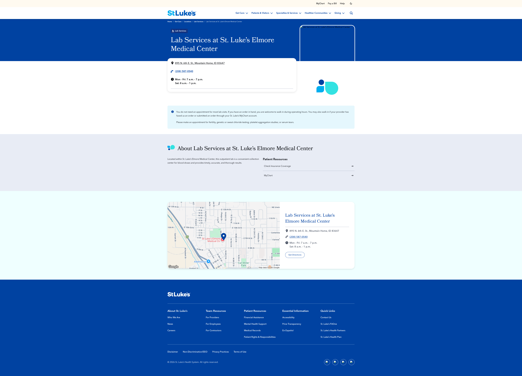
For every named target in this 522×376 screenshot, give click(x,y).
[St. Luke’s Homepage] (179, 294)
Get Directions (294, 255)
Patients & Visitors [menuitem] (260, 13)
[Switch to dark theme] (351, 3)
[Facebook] (327, 362)
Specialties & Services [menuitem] (287, 13)
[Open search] (351, 13)
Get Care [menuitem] (240, 13)
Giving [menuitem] (338, 13)
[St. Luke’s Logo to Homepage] (181, 13)
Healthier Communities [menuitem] (316, 13)
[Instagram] (352, 362)
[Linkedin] (335, 362)
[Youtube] (343, 362)
